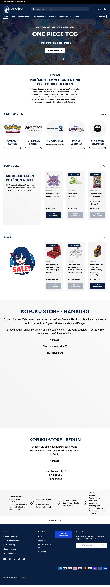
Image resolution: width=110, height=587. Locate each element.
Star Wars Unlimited (97, 142)
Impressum (42, 551)
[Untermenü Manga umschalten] (56, 16)
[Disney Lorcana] (76, 128)
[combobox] (60, 9)
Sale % (12, 17)
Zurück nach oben (55, 520)
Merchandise (39, 17)
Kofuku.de (10, 577)
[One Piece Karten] (33, 128)
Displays (34, 99)
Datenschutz (42, 540)
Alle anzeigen (101, 166)
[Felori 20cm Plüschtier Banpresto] (75, 180)
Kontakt (76, 17)
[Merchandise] (55, 128)
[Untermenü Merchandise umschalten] (46, 16)
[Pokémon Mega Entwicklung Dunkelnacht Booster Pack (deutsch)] (97, 180)
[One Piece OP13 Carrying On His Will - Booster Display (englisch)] (53, 251)
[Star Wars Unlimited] (97, 128)
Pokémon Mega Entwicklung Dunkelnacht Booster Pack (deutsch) (96, 199)
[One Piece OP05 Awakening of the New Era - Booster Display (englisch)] (75, 251)
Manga (51, 17)
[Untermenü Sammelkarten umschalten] (31, 16)
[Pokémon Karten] (12, 128)
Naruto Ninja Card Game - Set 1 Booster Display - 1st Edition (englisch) (96, 269)
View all (104, 114)
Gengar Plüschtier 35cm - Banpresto (53, 195)
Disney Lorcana (76, 142)
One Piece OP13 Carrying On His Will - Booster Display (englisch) (53, 268)
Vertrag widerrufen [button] (63, 534)
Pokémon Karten (12, 142)
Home (5, 17)
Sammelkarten (23, 17)
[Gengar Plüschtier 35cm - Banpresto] (53, 180)
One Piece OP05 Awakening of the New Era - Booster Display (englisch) (75, 268)
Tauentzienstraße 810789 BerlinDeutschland (55, 474)
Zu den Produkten (55, 52)
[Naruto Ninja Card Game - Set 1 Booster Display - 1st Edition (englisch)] (97, 251)
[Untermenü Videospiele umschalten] (70, 16)
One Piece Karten (34, 142)
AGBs (40, 536)
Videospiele (63, 17)
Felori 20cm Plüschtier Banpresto (72, 196)
